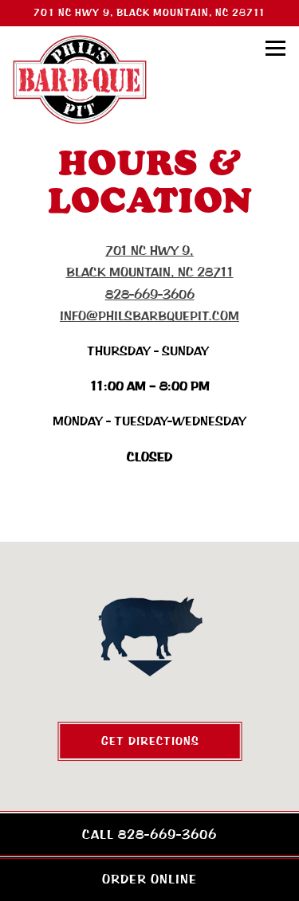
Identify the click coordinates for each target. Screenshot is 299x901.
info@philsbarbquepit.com (149, 316)
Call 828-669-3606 (149, 834)
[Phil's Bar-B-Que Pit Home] (80, 78)
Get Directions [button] (150, 741)
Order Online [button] (149, 879)
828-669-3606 (150, 294)
